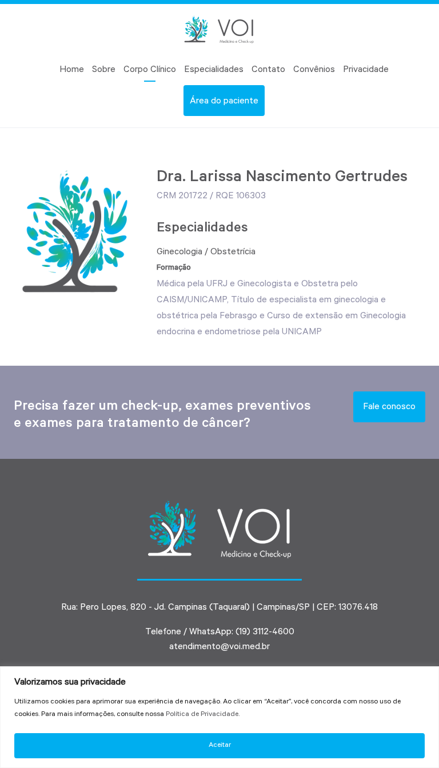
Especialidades (214, 70)
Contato (268, 70)
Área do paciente (224, 102)
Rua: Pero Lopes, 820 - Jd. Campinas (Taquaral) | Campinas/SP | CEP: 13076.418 (219, 608)
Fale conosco (389, 407)
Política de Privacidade (202, 715)
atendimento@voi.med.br (219, 647)
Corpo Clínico (149, 70)
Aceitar (220, 746)
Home (71, 70)
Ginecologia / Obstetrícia (206, 252)
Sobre (103, 70)
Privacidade (366, 70)
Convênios (314, 70)
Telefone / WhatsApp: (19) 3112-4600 (219, 632)
